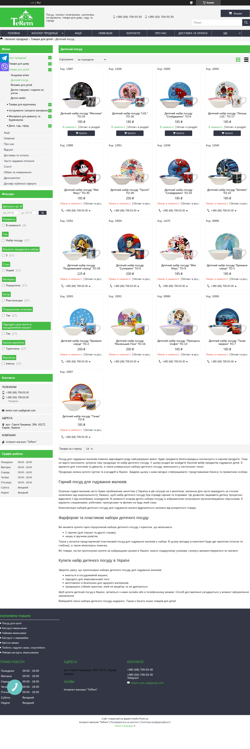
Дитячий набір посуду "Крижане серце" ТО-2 (81, 342)
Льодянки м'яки (20, 75)
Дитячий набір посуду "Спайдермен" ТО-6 (178, 115)
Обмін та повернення (17, 172)
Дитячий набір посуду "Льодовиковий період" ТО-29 (81, 267)
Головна (14, 33)
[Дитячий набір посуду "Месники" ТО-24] (81, 91)
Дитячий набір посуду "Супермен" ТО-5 (130, 267)
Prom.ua (143, 718)
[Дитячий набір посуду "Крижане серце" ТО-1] (227, 243)
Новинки (9, 138)
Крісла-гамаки (10, 642)
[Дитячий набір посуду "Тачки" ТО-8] (81, 394)
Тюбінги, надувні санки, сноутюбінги (23, 647)
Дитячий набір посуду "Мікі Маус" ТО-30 (81, 191)
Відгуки (8, 149)
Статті (8, 166)
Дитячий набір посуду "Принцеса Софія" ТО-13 (178, 342)
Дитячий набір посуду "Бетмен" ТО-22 (227, 191)
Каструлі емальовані (14, 628)
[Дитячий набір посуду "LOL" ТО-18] (130, 91)
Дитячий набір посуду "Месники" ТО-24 (81, 115)
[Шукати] (246, 22)
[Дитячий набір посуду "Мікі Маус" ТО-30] (81, 167)
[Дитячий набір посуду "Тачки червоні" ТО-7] (227, 318)
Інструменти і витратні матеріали (28, 110)
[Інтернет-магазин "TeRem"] (22, 26)
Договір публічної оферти (20, 183)
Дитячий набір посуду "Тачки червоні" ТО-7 (227, 342)
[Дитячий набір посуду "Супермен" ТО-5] (130, 243)
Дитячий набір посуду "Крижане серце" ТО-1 (227, 267)
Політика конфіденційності (156, 722)
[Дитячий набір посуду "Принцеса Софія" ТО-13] (178, 318)
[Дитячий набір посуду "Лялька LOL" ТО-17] (227, 91)
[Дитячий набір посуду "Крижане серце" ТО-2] (81, 318)
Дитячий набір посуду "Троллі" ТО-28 (130, 191)
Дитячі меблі (18, 98)
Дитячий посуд (19, 80)
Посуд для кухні (11, 623)
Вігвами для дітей (21, 84)
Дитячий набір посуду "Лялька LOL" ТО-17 (227, 115)
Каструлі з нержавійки (15, 637)
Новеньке (106, 33)
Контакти (133, 33)
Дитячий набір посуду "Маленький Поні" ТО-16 (130, 342)
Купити (83, 133)
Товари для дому (19, 63)
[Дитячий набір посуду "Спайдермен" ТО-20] (178, 167)
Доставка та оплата (193, 33)
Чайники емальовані (14, 633)
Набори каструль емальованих (20, 652)
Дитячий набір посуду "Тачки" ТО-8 (81, 418)
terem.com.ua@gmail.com (21, 410)
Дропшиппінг (12, 177)
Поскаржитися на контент (124, 722)
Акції (78, 33)
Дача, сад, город (19, 125)
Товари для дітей (42, 39)
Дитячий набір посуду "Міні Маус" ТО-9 (178, 267)
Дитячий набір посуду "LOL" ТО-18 (130, 115)
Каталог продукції (45, 33)
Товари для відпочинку (22, 104)
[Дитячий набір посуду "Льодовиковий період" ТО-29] (81, 243)
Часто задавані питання (19, 160)
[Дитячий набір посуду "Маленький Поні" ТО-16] (130, 318)
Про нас (161, 33)
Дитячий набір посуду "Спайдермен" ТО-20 (178, 191)
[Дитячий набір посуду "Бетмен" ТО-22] (227, 167)
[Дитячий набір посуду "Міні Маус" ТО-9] (178, 243)
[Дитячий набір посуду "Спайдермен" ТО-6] (178, 91)
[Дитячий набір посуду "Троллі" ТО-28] (130, 167)
